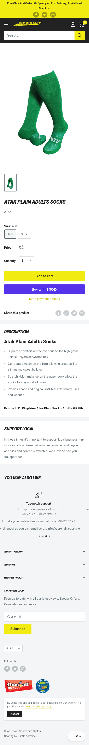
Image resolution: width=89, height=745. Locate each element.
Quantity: (10, 261)
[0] (81, 24)
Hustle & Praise (27, 736)
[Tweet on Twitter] (74, 313)
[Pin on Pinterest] (66, 313)
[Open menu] (6, 24)
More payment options (44, 299)
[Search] (80, 35)
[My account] (73, 24)
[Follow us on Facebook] (36, 15)
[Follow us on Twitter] (44, 15)
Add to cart (44, 276)
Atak (7, 212)
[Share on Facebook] (58, 313)
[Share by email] (82, 313)
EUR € (9, 648)
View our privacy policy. (38, 706)
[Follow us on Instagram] (53, 15)
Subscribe (17, 629)
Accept (15, 713)
